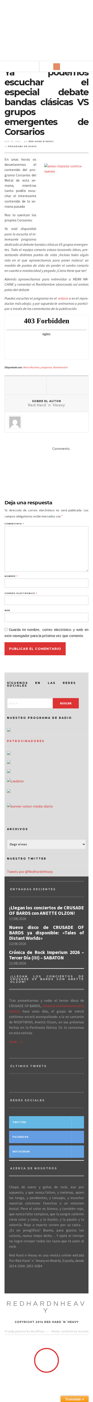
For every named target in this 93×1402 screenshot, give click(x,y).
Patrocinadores (25, 741)
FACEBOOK (20, 1137)
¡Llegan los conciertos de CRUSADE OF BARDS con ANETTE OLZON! (46, 910)
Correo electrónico (21, 593)
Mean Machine (31, 367)
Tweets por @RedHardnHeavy (30, 871)
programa (46, 367)
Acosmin (83, 1331)
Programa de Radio (22, 146)
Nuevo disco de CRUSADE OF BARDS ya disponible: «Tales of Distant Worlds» (46, 933)
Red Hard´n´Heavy (41, 141)
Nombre (11, 576)
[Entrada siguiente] (67, 385)
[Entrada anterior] (25, 385)
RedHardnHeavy (47, 1307)
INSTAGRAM (21, 1151)
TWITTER (19, 1122)
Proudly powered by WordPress (25, 1331)
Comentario (14, 524)
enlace (63, 298)
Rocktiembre (60, 367)
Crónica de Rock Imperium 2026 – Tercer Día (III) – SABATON (46, 955)
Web (7, 611)
